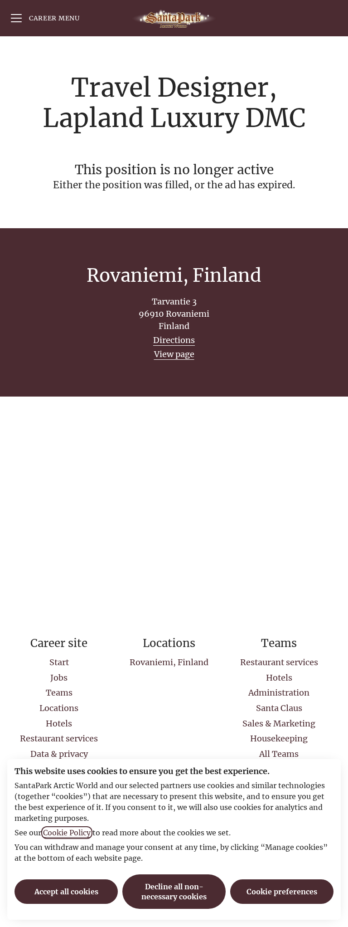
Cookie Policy (67, 832)
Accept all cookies (66, 891)
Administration (278, 692)
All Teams (279, 754)
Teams (59, 692)
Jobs (59, 677)
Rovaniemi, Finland (169, 662)
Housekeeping (279, 738)
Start (59, 662)
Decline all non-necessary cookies (174, 891)
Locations (58, 708)
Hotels (59, 723)
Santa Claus (279, 708)
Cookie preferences (281, 891)
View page (174, 354)
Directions (174, 340)
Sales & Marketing (278, 723)
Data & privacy (59, 754)
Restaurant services (59, 738)
